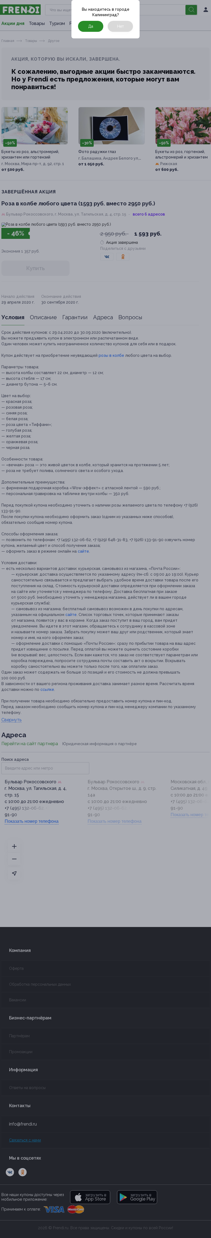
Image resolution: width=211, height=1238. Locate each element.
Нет (120, 26)
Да (90, 26)
